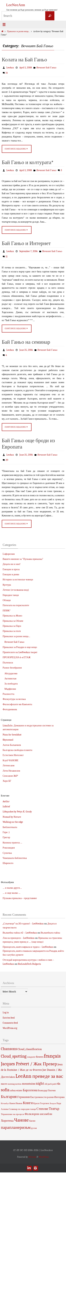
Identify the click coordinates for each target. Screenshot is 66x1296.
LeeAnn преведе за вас (39, 1075)
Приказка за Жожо (12, 614)
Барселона (30, 1089)
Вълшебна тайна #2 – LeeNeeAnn (20, 931)
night (40, 1082)
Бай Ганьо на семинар (26, 341)
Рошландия (9, 846)
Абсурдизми (10, 671)
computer (31, 1055)
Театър (54, 1107)
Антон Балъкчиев (12, 743)
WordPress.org (10, 1026)
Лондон (52, 1102)
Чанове (21, 1118)
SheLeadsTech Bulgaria (29, 962)
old (46, 1082)
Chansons (9, 1047)
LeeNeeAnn (15, 5)
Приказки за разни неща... (18, 31)
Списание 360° (10, 774)
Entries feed (9, 1016)
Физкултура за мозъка (14, 697)
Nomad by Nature (12, 815)
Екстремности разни (42, 1095)
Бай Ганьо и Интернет (26, 243)
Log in (6, 1011)
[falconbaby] (35, 1166)
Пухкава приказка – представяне (20, 896)
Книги (28, 1101)
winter (19, 1089)
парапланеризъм (15, 1125)
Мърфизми (10, 687)
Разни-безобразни (12, 666)
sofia (5, 1088)
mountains (28, 1082)
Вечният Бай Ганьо (46, 67)
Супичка (7, 851)
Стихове (42, 1107)
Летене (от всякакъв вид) (16, 588)
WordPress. (44, 1155)
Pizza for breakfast (12, 733)
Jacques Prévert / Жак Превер (29, 1062)
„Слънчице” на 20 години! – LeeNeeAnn (23, 922)
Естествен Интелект (13, 753)
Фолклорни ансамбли (38, 1112)
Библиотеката (10, 825)
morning (11, 1082)
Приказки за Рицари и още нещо (20, 645)
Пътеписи (8, 661)
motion (18, 1082)
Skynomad (8, 738)
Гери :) (6, 830)
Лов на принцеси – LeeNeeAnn (18, 936)
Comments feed (10, 1021)
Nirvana (32, 1155)
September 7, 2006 (28, 250)
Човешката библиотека (15, 856)
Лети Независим (11, 769)
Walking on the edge (13, 820)
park (50, 1082)
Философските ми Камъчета (17, 702)
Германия (23, 1095)
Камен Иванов (16, 1102)
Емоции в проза (11, 567)
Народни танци (11, 593)
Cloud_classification (29, 1047)
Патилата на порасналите (16, 603)
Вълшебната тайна (50, 931)
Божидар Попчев (47, 1088)
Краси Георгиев (41, 1101)
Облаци (7, 598)
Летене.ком (8, 764)
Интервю (59, 1095)
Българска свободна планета (17, 748)
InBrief (6, 805)
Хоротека (7, 1119)
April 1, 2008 (25, 67)
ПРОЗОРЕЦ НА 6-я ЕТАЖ (17, 655)
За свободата (11, 682)
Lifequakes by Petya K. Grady (17, 810)
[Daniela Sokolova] (29, 1166)
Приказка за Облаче (13, 619)
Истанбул (5, 1102)
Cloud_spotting (13, 1054)
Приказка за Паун (12, 624)
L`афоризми (9, 552)
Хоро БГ (7, 779)
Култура (7, 583)
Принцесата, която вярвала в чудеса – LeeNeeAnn (28, 945)
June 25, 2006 (26, 349)
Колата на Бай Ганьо (24, 60)
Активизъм (10, 677)
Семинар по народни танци (22, 1107)
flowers (39, 1055)
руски (34, 1126)
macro (4, 1082)
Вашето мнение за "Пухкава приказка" (23, 557)
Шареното (8, 861)
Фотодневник (10, 708)
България (9, 1095)
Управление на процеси (12, 1112)
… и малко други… (12, 886)
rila (58, 1082)
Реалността (8, 692)
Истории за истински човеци (18, 578)
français (52, 1054)
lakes (12, 1075)
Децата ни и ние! (11, 562)
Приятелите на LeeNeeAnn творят (20, 650)
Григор (6, 835)
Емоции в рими (11, 573)
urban (13, 1089)
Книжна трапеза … (12, 841)
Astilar (6, 799)
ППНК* (7, 609)
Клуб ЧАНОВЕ (10, 758)
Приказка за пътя (12, 629)
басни (32, 1119)
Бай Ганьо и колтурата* (28, 162)
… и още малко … (11, 891)
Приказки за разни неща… (16, 634)
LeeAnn (10, 67)
